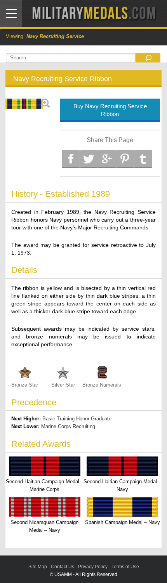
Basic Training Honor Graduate (76, 419)
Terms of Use (125, 566)
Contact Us (62, 566)
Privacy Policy (93, 566)
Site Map (37, 566)
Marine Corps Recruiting (68, 426)
